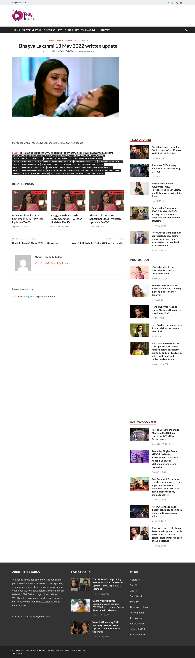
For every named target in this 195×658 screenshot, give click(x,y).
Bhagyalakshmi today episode (88, 165)
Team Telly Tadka (68, 51)
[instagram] (172, 2)
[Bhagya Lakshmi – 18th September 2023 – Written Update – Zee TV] (68, 201)
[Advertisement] (68, 130)
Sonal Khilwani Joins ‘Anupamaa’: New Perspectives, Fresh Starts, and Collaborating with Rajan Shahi (167, 190)
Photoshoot (72, 30)
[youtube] (181, 2)
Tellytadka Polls (138, 628)
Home (17, 30)
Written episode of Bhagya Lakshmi (31, 173)
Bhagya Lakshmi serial (100, 153)
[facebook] (168, 2)
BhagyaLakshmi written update (63, 170)
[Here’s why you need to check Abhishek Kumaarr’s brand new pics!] (139, 307)
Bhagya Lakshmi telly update (59, 156)
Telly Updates (137, 612)
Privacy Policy (137, 634)
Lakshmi (85, 170)
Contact (105, 30)
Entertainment (137, 623)
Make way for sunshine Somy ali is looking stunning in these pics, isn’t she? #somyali (166, 290)
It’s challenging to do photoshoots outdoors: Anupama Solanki (164, 270)
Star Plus (134, 585)
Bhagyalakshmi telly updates (56, 165)
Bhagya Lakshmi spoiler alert (28, 156)
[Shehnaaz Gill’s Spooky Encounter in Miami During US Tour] (139, 165)
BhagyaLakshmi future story (58, 162)
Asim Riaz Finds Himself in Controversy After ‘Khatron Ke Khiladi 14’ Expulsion (167, 150)
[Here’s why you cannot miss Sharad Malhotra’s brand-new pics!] (139, 325)
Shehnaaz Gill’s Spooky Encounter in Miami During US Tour (166, 168)
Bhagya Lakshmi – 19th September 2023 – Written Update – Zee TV (28, 219)
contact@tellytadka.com (37, 616)
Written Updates (31, 30)
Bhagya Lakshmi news (77, 153)
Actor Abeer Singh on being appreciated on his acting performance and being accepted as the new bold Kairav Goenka (166, 239)
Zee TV (85, 41)
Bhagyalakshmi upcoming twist (63, 167)
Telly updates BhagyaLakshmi (106, 170)
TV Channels (88, 30)
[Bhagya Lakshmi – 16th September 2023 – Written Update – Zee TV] (106, 201)
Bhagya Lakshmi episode (52, 153)
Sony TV (134, 601)
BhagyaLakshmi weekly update (97, 167)
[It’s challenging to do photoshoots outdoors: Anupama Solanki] (139, 267)
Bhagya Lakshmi (56, 41)
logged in (30, 296)
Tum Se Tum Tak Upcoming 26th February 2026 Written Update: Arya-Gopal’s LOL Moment (107, 584)
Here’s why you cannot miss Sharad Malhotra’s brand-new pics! (167, 328)
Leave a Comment (86, 51)
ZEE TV (87, 173)
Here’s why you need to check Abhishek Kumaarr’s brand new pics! (166, 310)
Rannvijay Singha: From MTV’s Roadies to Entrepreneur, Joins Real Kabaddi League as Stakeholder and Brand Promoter (165, 459)
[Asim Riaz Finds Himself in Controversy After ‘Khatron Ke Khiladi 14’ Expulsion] (139, 147)
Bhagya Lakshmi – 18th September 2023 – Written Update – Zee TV (66, 219)
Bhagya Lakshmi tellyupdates (28, 159)
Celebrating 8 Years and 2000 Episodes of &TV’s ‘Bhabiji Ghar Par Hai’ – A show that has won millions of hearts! (166, 214)
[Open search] (186, 30)
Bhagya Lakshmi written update (86, 159)
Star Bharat (136, 596)
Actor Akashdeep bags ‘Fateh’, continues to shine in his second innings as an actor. (167, 511)
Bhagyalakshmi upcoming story (29, 167)
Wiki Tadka (49, 30)
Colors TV (135, 579)
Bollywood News (139, 607)
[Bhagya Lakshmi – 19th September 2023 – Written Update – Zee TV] (29, 201)
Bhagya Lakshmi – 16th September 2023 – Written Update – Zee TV (105, 219)
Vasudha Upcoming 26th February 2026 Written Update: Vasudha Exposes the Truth (106, 627)
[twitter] (177, 2)
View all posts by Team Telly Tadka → (52, 263)
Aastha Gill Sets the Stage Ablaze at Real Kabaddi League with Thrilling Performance (165, 434)
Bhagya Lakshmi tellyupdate (89, 156)
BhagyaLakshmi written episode (29, 170)
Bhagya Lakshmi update (56, 159)
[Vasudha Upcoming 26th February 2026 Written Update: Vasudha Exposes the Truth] (80, 622)
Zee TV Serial (98, 173)
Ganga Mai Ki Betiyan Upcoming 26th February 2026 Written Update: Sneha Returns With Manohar (108, 605)
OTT (60, 30)
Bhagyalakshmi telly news (26, 165)
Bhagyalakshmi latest (85, 162)
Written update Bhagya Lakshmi (66, 173)
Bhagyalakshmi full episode (27, 162)
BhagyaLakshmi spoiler (110, 162)
